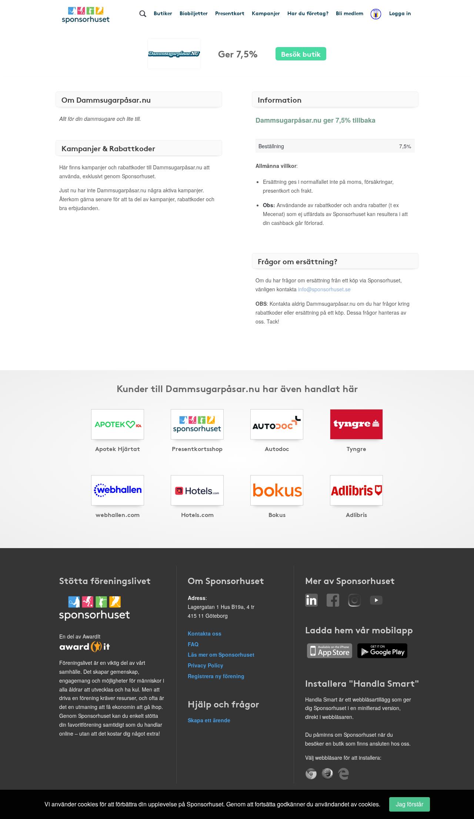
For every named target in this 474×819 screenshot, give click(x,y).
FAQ (193, 644)
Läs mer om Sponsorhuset (221, 654)
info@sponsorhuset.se (324, 289)
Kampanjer (266, 13)
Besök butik (301, 54)
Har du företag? (307, 13)
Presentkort (229, 13)
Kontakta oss (204, 633)
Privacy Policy (205, 665)
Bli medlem (349, 13)
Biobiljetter (194, 13)
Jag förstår (409, 804)
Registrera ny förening (216, 676)
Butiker (163, 13)
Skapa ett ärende (209, 720)
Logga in (400, 13)
